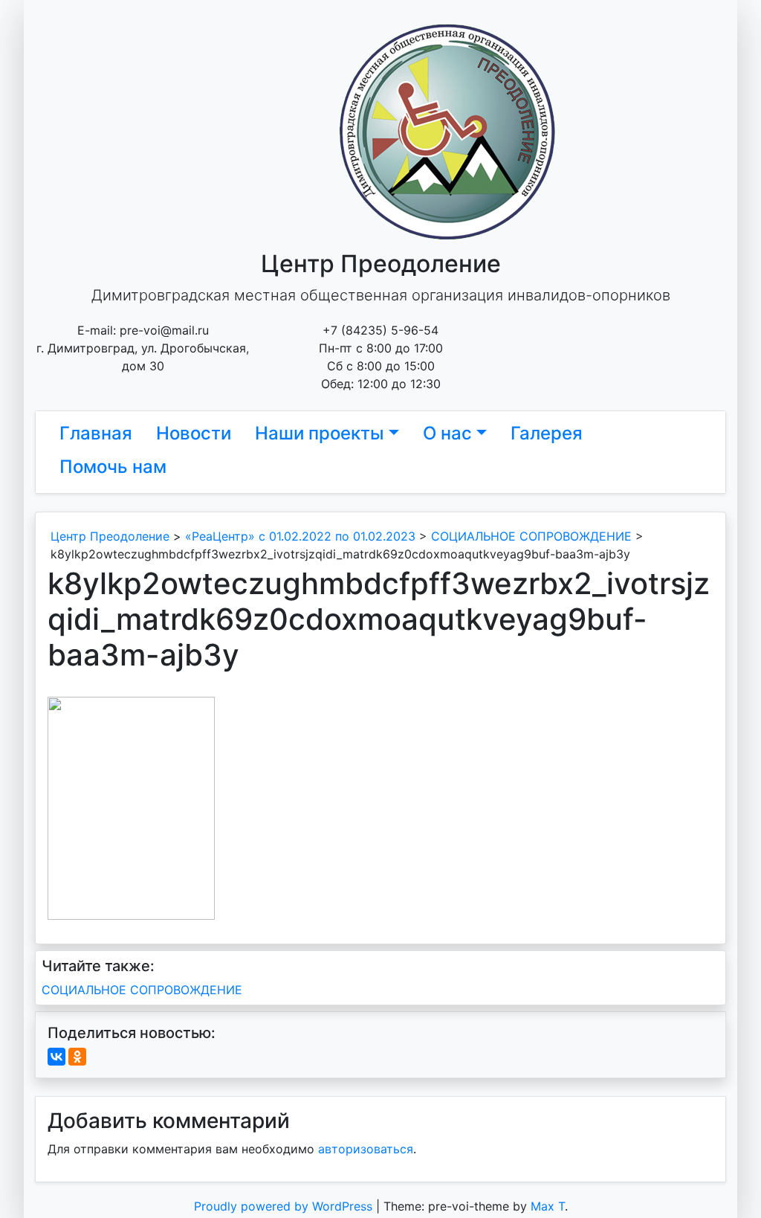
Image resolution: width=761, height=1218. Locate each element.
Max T (548, 1206)
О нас (447, 433)
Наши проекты (319, 433)
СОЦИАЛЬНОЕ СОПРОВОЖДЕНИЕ (142, 989)
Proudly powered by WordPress (285, 1206)
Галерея (547, 433)
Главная (95, 433)
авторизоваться (365, 1148)
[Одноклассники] (77, 1057)
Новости (193, 433)
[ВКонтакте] (56, 1057)
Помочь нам (112, 466)
